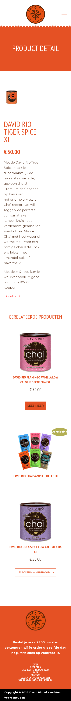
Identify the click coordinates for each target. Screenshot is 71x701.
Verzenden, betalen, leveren (35, 680)
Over (35, 664)
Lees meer (35, 405)
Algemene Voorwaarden (35, 677)
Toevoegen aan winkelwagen (34, 572)
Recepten (35, 667)
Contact (36, 675)
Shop (35, 672)
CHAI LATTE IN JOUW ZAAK (35, 670)
